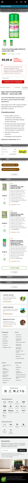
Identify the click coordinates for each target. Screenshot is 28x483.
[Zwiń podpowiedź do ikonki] (19, 477)
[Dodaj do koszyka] (4, 203)
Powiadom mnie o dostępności (13, 82)
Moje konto (18, 334)
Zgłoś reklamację (7, 378)
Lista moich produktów (18, 348)
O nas (17, 365)
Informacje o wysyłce (6, 372)
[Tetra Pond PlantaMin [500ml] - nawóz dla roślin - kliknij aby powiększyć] (5, 43)
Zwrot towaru (6, 380)
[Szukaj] (17, 2)
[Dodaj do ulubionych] (4, 198)
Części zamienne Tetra (9, 165)
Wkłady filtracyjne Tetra (9, 169)
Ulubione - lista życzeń (19, 351)
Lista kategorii (4, 9)
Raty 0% (18, 369)
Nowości (5, 339)
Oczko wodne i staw (14, 9)
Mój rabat (18, 356)
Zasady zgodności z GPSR (21, 377)
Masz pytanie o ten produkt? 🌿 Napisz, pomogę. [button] (11, 479)
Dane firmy (18, 380)
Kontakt (4, 382)
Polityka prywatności (21, 375)
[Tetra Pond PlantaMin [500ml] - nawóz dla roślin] (14, 26)
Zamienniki (17, 87)
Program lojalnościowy (19, 372)
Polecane (5, 343)
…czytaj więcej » (15, 201)
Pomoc (26, 87)
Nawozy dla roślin (16, 11)
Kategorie (5, 334)
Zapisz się (22, 450)
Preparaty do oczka (5, 11)
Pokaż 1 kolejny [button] (15, 268)
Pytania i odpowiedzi (6, 369)
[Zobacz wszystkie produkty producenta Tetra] (4, 54)
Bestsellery (5, 341)
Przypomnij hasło (20, 358)
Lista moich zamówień (18, 345)
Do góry (15, 174)
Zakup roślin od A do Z (7, 365)
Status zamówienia (20, 342)
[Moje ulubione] (21, 2)
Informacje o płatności (6, 375)
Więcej (11, 456)
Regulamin (18, 367)
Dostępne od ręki (7, 347)
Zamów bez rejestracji (19, 339)
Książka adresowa (20, 354)
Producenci (5, 337)
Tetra (15, 149)
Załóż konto (18, 337)
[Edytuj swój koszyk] (25, 1)
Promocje (5, 345)
